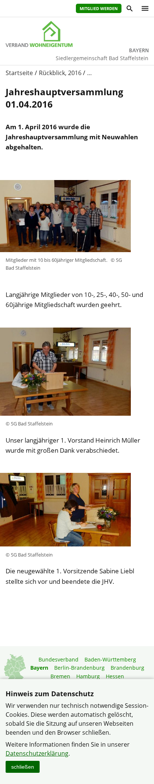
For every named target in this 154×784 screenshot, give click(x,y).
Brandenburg (127, 667)
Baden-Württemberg (110, 659)
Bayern (39, 667)
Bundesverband (58, 659)
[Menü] (143, 8)
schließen (22, 767)
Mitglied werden (99, 8)
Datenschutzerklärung (37, 753)
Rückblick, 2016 (60, 73)
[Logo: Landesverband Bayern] (77, 34)
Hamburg (88, 676)
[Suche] (129, 9)
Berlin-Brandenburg (79, 667)
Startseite (19, 73)
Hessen (115, 676)
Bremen (60, 676)
